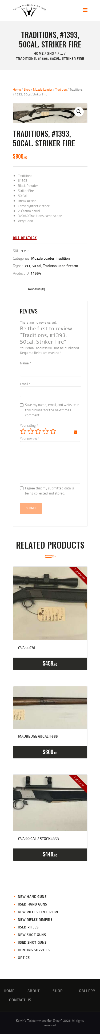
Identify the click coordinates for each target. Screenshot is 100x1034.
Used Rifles (28, 927)
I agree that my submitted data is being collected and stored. (49, 491)
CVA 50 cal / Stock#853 (38, 838)
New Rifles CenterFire (38, 912)
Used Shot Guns (32, 942)
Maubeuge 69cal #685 (38, 736)
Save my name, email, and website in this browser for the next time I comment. (52, 409)
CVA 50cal (27, 648)
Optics (24, 957)
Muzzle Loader (42, 89)
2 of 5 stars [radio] (30, 431)
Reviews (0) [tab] (36, 289)
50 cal (36, 265)
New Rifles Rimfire (35, 919)
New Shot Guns (32, 934)
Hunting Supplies (34, 950)
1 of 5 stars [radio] (23, 431)
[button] (79, 111)
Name (25, 363)
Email (25, 383)
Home (39, 53)
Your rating (29, 425)
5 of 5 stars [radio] (53, 431)
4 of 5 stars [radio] (45, 431)
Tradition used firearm (60, 265)
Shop (52, 53)
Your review (29, 438)
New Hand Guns (32, 896)
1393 (26, 265)
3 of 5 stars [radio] (38, 431)
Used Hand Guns (32, 904)
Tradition (61, 89)
